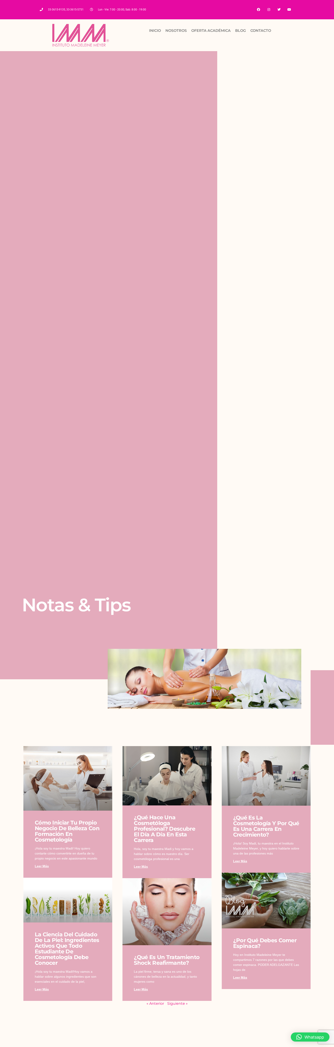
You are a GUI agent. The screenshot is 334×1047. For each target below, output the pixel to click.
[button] (310, 1037)
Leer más (42, 866)
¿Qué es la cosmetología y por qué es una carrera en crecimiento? (266, 826)
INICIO (155, 30)
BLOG (240, 30)
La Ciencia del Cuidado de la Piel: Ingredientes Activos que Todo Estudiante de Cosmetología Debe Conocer (67, 948)
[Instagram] (269, 10)
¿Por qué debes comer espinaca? (265, 943)
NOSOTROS (176, 30)
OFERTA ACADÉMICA (211, 30)
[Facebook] (259, 10)
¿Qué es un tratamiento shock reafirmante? (166, 960)
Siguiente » (177, 1003)
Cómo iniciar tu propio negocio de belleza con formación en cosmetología (67, 831)
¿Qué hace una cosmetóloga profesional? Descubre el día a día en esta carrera (164, 828)
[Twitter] (279, 10)
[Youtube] (289, 10)
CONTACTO (260, 30)
